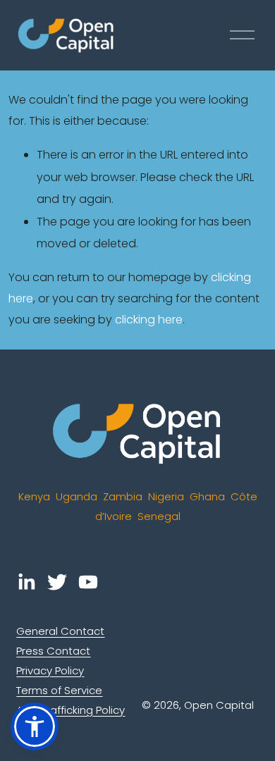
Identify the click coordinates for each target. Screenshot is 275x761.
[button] (34, 726)
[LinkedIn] (26, 582)
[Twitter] (57, 582)
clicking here (149, 319)
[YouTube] (88, 582)
